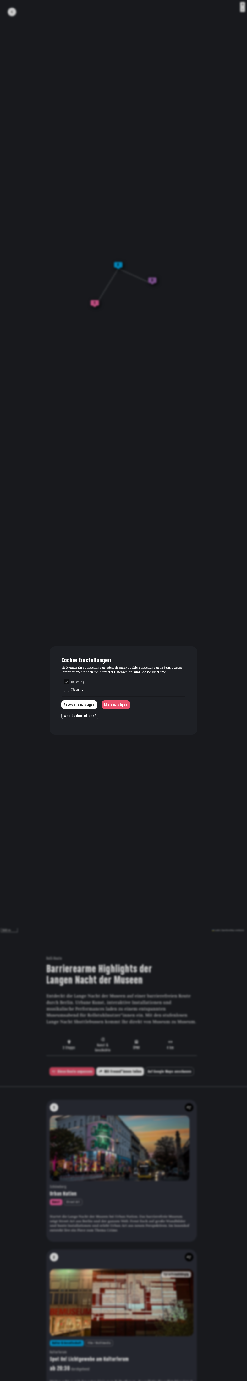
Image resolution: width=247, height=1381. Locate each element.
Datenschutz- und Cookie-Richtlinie (140, 672)
